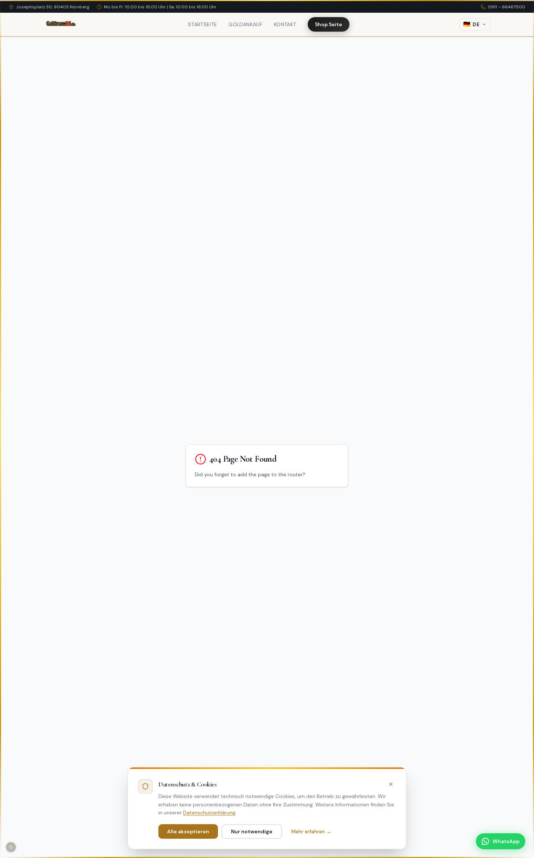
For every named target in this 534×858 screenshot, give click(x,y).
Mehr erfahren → (311, 831)
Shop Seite (328, 24)
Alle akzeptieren (188, 831)
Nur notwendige (251, 831)
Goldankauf (245, 24)
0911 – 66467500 (506, 7)
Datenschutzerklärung (209, 812)
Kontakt (285, 24)
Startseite (202, 24)
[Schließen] (391, 784)
